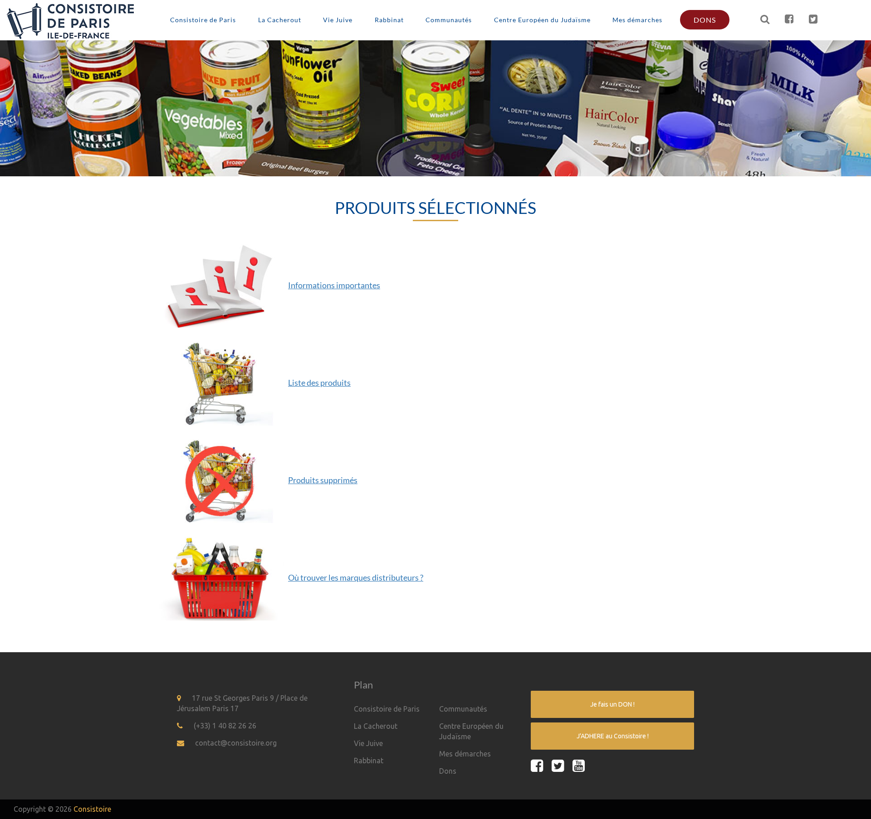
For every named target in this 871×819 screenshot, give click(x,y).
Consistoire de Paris (203, 20)
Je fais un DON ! (612, 704)
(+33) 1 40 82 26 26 (225, 726)
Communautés (449, 20)
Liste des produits (319, 383)
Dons (705, 19)
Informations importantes (334, 285)
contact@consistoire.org (236, 743)
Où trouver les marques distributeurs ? (355, 577)
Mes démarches (637, 20)
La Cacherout (279, 20)
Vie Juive (337, 20)
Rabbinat (389, 20)
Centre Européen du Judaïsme (542, 20)
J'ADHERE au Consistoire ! (613, 736)
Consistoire (92, 809)
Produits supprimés (322, 480)
